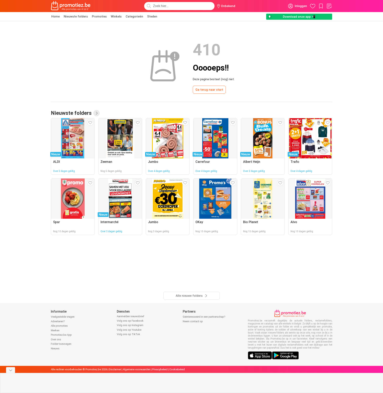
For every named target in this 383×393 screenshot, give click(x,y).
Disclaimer (115, 369)
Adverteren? (58, 321)
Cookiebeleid (177, 369)
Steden (152, 16)
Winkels (116, 16)
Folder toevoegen (61, 343)
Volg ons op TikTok (128, 334)
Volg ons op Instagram (130, 325)
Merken (55, 330)
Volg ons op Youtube (129, 329)
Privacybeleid (159, 369)
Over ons (56, 339)
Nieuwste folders (76, 16)
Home (55, 16)
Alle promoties (59, 325)
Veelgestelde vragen (63, 316)
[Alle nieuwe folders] (96, 113)
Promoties (99, 16)
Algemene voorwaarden (136, 369)
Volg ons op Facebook (130, 320)
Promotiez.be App (61, 334)
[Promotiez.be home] (71, 6)
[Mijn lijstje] (329, 6)
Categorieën (134, 16)
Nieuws (55, 348)
